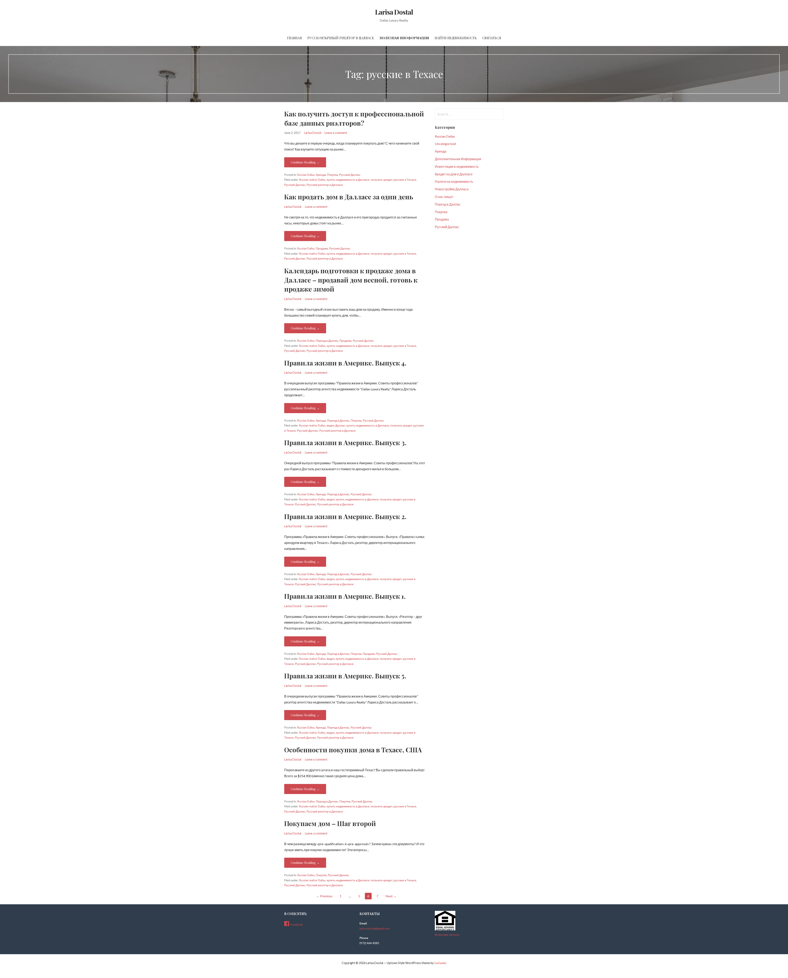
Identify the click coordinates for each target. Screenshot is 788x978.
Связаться (491, 38)
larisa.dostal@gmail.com (375, 928)
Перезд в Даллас (327, 340)
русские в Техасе (405, 179)
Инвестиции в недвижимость (457, 166)
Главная (294, 38)
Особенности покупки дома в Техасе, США (353, 749)
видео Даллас (336, 425)
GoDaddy (440, 963)
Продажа (322, 248)
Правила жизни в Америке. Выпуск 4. (345, 362)
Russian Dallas (306, 174)
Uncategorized (445, 144)
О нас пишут (444, 197)
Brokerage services (447, 934)
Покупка (332, 174)
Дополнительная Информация (458, 159)
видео (331, 499)
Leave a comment (336, 132)
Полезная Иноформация (404, 38)
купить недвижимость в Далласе (348, 179)
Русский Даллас (349, 174)
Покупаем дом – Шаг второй (330, 823)
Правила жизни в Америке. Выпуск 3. (345, 442)
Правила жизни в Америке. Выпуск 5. (345, 675)
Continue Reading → (305, 162)
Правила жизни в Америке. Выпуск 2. (345, 516)
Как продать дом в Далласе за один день (348, 196)
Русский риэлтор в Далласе (325, 184)
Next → (390, 896)
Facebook (297, 924)
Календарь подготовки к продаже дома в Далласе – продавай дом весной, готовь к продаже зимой (351, 279)
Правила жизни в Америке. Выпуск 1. (345, 596)
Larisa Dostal (394, 11)
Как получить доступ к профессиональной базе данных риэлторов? (354, 118)
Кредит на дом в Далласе (454, 174)
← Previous (324, 896)
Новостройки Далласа (451, 189)
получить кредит (381, 179)
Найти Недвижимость (456, 38)
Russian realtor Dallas (312, 179)
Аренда (321, 174)
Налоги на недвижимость (454, 181)
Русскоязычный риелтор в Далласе (340, 38)
